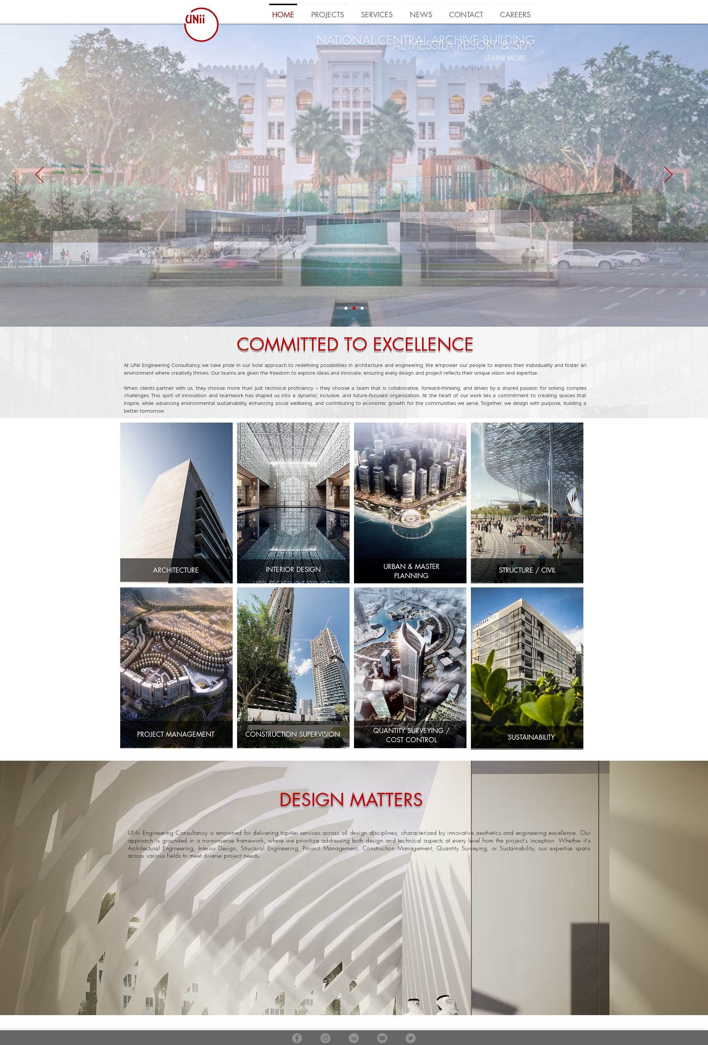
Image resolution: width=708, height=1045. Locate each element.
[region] (526, 506)
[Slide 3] (345, 308)
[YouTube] (382, 1038)
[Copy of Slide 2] (362, 308)
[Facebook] (297, 1038)
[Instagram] (325, 1038)
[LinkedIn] (354, 1038)
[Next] (668, 175)
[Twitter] (411, 1038)
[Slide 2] (354, 308)
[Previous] (39, 175)
